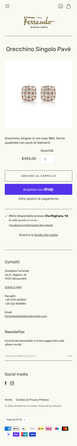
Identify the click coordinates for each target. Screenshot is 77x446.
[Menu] (7, 6)
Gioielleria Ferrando (25, 405)
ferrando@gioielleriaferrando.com (26, 316)
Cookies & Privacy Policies (32, 399)
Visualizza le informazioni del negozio (31, 225)
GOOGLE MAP (13, 287)
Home (8, 399)
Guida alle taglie (46, 235)
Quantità (47, 150)
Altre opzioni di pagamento (38, 199)
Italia (14, 419)
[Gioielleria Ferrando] (38, 22)
